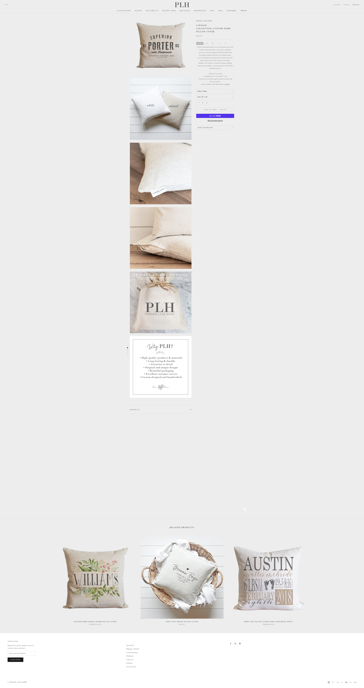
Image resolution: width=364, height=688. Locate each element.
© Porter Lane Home (17, 682)
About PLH (130, 645)
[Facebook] (230, 643)
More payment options (215, 120)
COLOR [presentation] (219, 43)
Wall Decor (185, 10)
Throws (243, 10)
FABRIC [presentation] (206, 43)
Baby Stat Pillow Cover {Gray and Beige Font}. (268, 621)
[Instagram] (235, 643)
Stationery (231, 10)
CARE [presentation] (225, 43)
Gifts (212, 10)
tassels (227, 84)
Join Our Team (131, 667)
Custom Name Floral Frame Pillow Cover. (95, 621)
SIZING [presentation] (213, 43)
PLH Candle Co (152, 10)
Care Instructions (132, 652)
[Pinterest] (240, 643)
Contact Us (130, 660)
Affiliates (129, 663)
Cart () (355, 4)
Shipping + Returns (132, 649)
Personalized (200, 10)
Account (337, 4)
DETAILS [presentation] (199, 43)
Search (346, 4)
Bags (220, 10)
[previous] (6, 578)
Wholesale (129, 656)
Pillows (138, 10)
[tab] (199, 43)
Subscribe (15, 659)
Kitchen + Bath (169, 10)
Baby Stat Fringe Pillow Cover (182, 621)
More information (205, 127)
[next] (358, 578)
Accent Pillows (124, 10)
